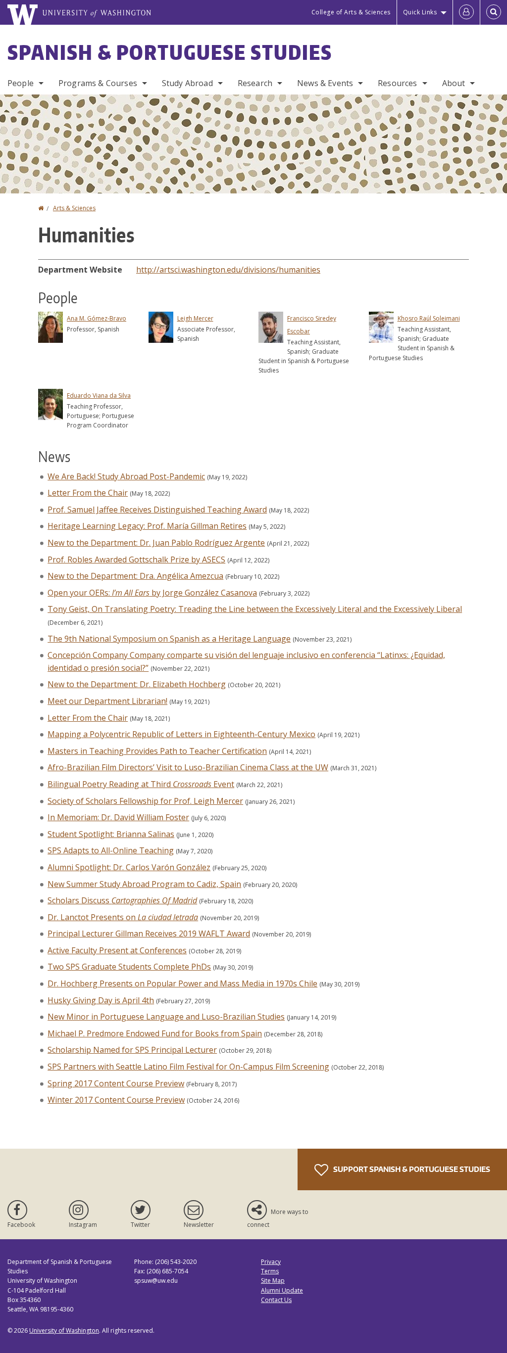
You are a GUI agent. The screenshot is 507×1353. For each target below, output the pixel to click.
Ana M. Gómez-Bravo (96, 318)
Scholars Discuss (122, 900)
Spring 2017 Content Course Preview (116, 1083)
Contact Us (276, 1300)
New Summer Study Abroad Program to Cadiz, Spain (144, 884)
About (453, 83)
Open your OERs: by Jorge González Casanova (152, 592)
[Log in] (466, 12)
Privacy (271, 1262)
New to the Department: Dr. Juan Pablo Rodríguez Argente (156, 542)
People (20, 83)
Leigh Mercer (195, 318)
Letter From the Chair (88, 492)
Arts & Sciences (74, 208)
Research (255, 83)
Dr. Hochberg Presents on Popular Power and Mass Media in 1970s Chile (182, 983)
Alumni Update (282, 1290)
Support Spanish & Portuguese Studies (411, 1169)
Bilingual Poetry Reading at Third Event (141, 784)
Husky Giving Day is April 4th (101, 1000)
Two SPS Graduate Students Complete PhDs (129, 966)
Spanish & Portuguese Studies (169, 52)
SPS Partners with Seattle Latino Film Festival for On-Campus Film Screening (188, 1066)
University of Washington (64, 1330)
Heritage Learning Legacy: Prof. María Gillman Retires (147, 525)
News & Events (325, 83)
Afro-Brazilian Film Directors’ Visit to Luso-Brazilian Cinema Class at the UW (188, 767)
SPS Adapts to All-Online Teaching (111, 850)
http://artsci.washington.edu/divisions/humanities (228, 269)
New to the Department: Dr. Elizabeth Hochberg (137, 684)
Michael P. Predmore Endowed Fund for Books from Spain (155, 1033)
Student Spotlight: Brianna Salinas (111, 834)
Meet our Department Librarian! (107, 701)
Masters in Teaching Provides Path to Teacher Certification (157, 751)
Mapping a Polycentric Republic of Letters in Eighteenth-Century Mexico (181, 734)
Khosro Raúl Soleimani (429, 318)
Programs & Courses (97, 83)
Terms (270, 1271)
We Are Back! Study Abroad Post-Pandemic (126, 476)
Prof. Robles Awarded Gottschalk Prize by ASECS (136, 559)
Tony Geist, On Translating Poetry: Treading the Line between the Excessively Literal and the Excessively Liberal (255, 609)
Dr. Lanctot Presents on (123, 917)
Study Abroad (187, 83)
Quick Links (420, 12)
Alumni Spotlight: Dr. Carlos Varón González (129, 867)
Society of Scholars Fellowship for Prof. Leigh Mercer (145, 800)
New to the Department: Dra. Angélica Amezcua (135, 575)
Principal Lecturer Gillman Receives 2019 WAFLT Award (149, 933)
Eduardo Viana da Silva (99, 395)
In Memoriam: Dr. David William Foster (118, 817)
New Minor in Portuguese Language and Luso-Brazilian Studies (166, 1016)
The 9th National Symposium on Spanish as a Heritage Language (169, 638)
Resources (397, 83)
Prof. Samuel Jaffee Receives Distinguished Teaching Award (157, 509)
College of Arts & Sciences (351, 12)
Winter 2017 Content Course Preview (116, 1099)
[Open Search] (493, 12)
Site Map (273, 1280)
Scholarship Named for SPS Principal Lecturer (132, 1049)
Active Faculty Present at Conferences (117, 950)
